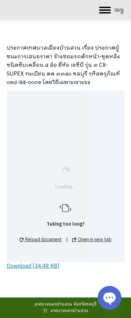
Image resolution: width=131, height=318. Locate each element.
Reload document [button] (43, 239)
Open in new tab (94, 239)
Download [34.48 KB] (33, 266)
